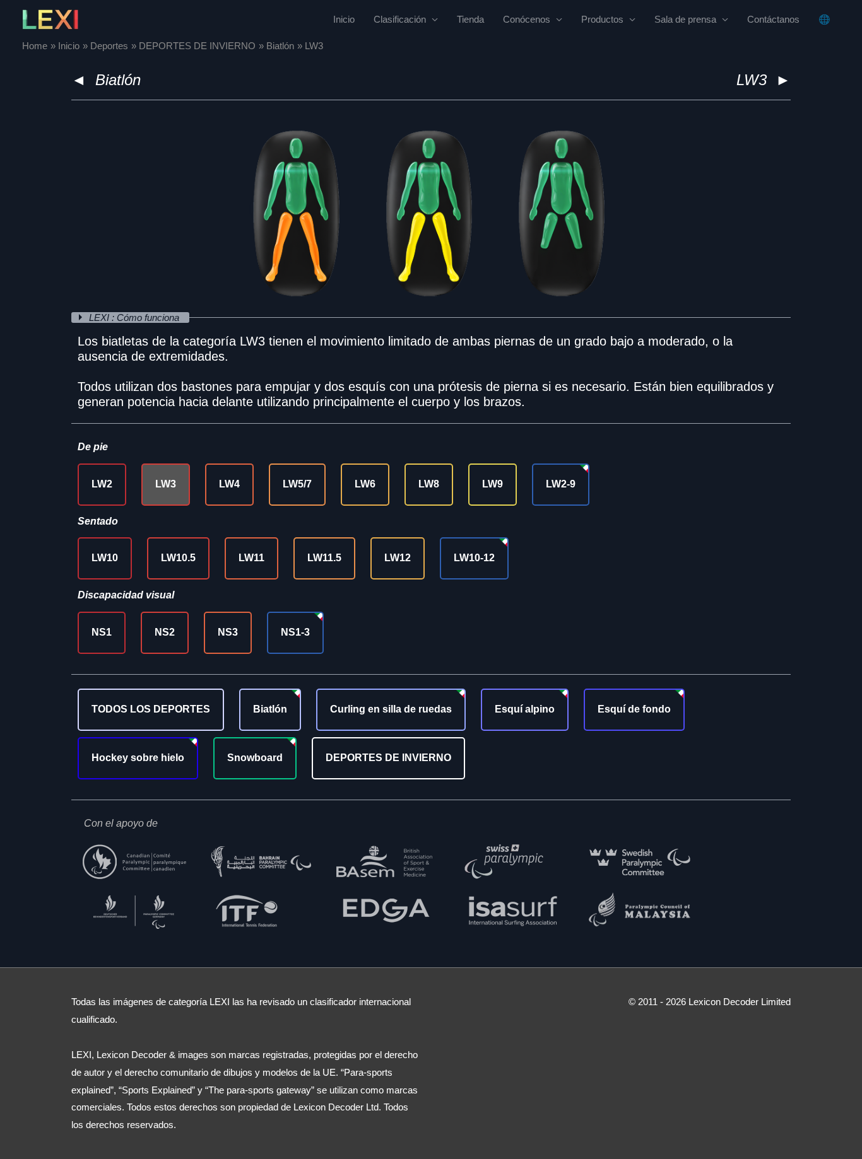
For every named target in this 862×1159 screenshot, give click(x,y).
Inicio (344, 19)
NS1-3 (295, 632)
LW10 (105, 557)
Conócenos (526, 19)
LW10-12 (474, 557)
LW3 (165, 484)
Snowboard (255, 757)
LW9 (492, 484)
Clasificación (400, 19)
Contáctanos (773, 19)
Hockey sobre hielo (138, 757)
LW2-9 (561, 484)
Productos (602, 19)
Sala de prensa (685, 19)
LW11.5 (324, 557)
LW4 (229, 484)
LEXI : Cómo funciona (135, 317)
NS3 (228, 632)
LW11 (251, 557)
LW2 (102, 484)
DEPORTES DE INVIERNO (388, 757)
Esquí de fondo (634, 709)
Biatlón (118, 79)
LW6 (365, 484)
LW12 (397, 557)
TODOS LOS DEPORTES (151, 709)
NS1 (102, 632)
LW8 (428, 484)
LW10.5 (178, 557)
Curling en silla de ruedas (391, 709)
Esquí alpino (525, 709)
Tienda (470, 19)
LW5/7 (297, 484)
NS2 (165, 632)
